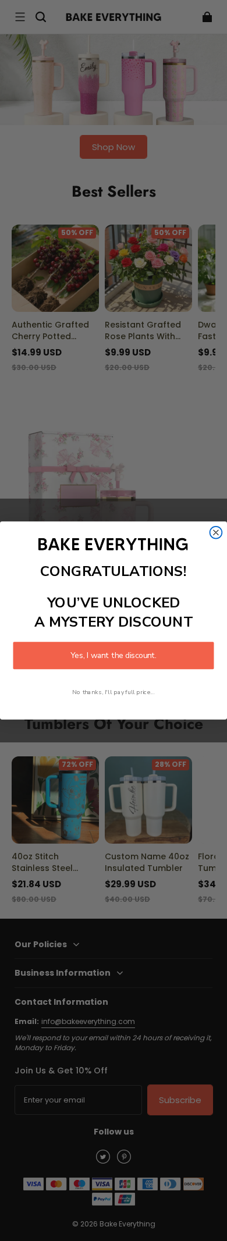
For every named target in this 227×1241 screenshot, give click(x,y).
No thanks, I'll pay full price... (113, 692)
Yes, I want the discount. (113, 655)
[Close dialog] (216, 533)
